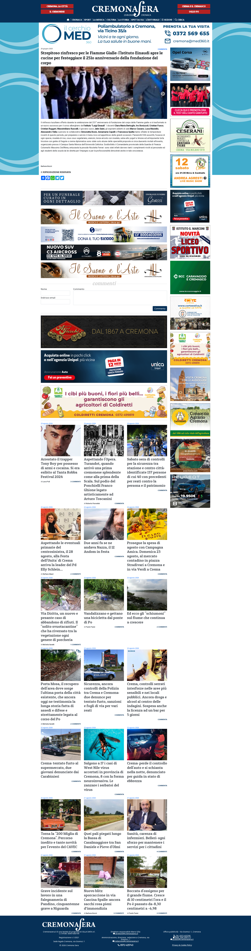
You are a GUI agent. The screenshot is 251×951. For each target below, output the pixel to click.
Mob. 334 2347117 (183, 937)
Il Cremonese (57, 11)
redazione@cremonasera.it (126, 941)
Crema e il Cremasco (194, 6)
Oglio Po (194, 11)
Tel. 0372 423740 (182, 935)
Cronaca (77, 19)
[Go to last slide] (45, 94)
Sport (87, 19)
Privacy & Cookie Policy (182, 945)
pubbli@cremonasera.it (182, 939)
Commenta (159, 308)
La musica (98, 19)
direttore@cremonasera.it (126, 933)
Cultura (111, 19)
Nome (44, 289)
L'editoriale (152, 19)
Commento (78, 289)
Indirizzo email (48, 297)
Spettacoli (137, 19)
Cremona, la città (57, 6)
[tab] (99, 119)
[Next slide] (163, 94)
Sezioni (168, 19)
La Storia (123, 19)
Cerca (180, 19)
